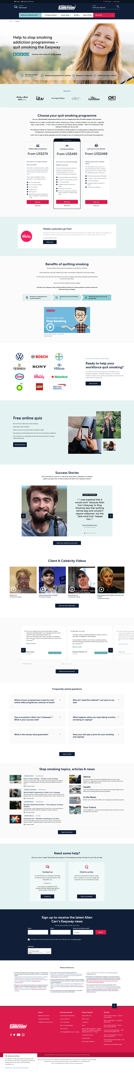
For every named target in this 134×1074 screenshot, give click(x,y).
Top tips (106, 1012)
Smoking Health (28, 801)
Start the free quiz (20, 444)
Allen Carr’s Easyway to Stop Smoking (90, 505)
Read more (50, 242)
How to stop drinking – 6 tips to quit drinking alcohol (113, 1026)
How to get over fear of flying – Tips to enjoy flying (114, 1040)
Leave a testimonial (43, 1019)
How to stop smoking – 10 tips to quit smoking (113, 1016)
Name (29, 928)
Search (94, 5)
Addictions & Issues (43, 1015)
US (31, 197)
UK (46, 196)
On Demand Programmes (67, 1015)
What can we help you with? (81, 928)
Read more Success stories (67, 671)
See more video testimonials (67, 605)
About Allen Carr (87, 1015)
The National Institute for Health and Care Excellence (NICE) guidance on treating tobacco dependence (64, 130)
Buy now (37, 202)
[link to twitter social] (14, 1034)
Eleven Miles (87, 1054)
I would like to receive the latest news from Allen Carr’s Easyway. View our (55, 939)
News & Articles (87, 15)
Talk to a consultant (86, 896)
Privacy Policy (86, 1038)
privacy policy (77, 939)
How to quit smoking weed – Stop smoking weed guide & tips (114, 1030)
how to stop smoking (61, 479)
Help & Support (87, 1012)
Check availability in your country (69, 1032)
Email (52, 928)
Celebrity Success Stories (45, 1022)
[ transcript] (48, 336)
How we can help (66, 1012)
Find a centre (64, 1028)
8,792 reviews (56, 54)
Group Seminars (64, 1019)
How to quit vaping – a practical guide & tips (113, 1021)
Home (11, 21)
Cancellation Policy (87, 1035)
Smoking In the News (30, 789)
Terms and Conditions (88, 1041)
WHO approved (29, 76)
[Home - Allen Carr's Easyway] (67, 8)
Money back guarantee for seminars (58, 75)
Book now (67, 202)
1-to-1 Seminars (64, 1022)
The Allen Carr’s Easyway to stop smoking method (51, 287)
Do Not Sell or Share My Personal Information (16, 1068)
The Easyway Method (51, 15)
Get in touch (23, 7)
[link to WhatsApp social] (23, 1034)
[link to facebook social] (11, 1034)
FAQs (83, 1025)
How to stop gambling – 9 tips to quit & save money (113, 1035)
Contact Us (85, 1022)
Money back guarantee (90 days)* (67, 177)
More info (38, 205)
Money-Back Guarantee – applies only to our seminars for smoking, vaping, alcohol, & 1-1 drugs (91, 1030)
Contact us (47, 896)
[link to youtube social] (18, 1034)
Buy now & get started (66, 1025)
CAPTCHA (31, 946)
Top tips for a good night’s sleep (113, 1044)
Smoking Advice (28, 776)
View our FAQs (67, 754)
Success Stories (66, 15)
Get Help (77, 15)
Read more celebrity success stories (67, 543)
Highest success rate (62, 165)
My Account (85, 1019)
